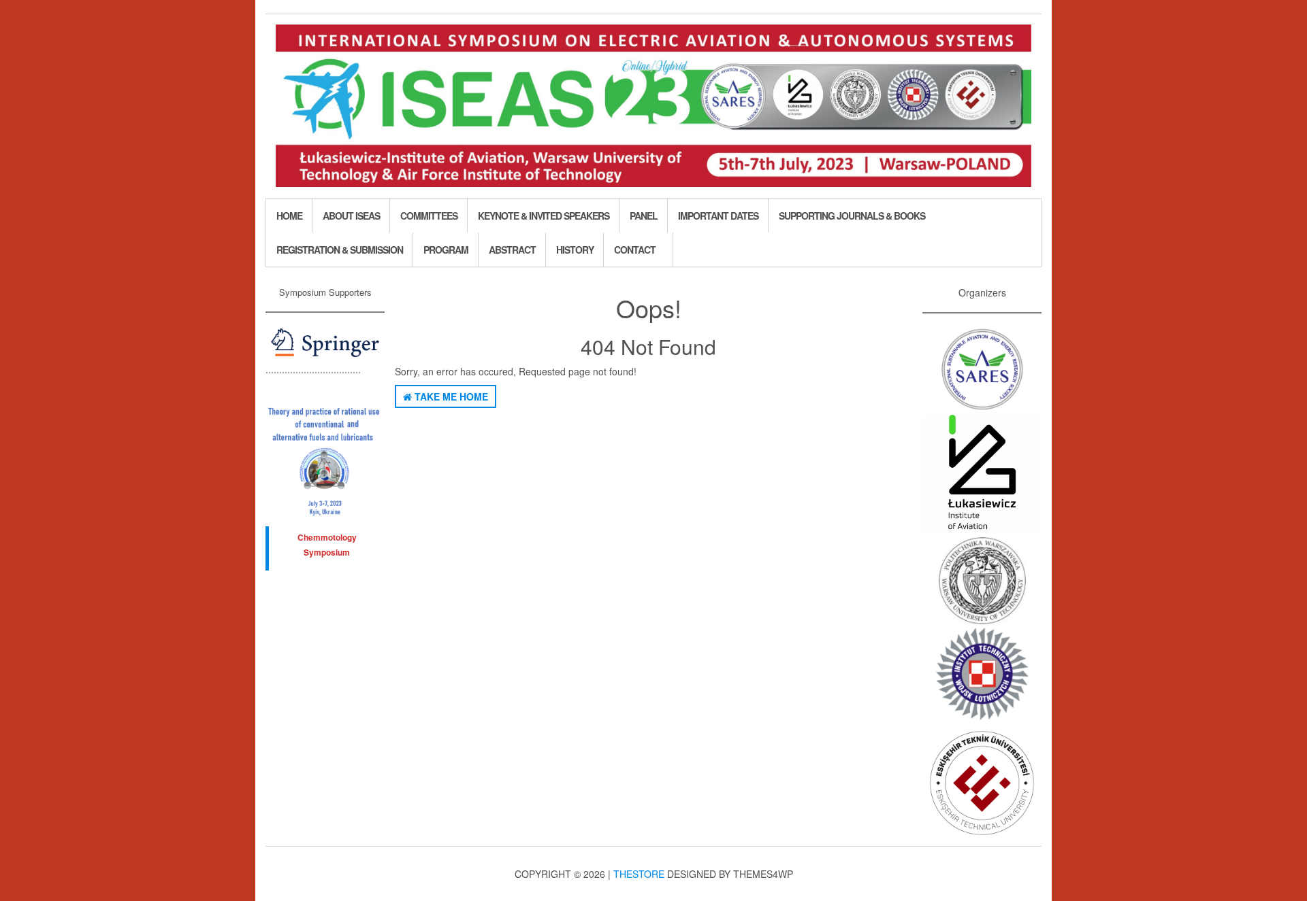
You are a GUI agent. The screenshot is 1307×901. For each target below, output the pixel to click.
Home (289, 215)
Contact (635, 249)
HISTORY (575, 249)
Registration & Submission (339, 249)
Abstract (512, 249)
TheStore (638, 874)
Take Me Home (450, 396)
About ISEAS (351, 215)
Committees (428, 215)
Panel (644, 215)
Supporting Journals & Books (852, 215)
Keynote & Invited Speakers (543, 215)
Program (445, 249)
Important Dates (718, 215)
